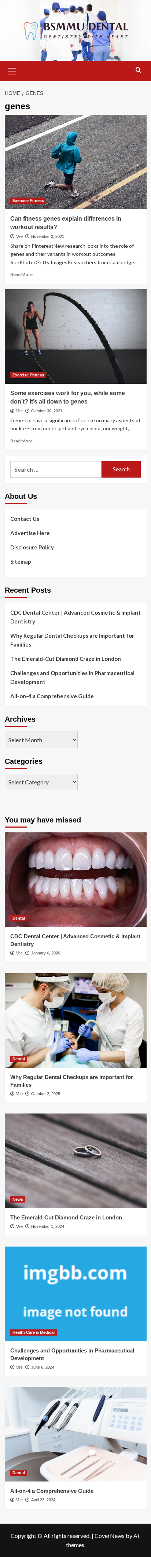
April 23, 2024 (43, 1500)
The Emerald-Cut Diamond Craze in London (65, 658)
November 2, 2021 (47, 236)
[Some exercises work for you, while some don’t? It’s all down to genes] (76, 336)
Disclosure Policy (32, 547)
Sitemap (20, 561)
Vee (19, 236)
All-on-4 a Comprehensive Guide (52, 696)
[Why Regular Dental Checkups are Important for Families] (76, 1020)
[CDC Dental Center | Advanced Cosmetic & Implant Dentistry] (76, 879)
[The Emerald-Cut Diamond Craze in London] (76, 1161)
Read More (21, 274)
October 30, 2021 (46, 411)
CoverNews (110, 1535)
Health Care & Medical (33, 1332)
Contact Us (24, 518)
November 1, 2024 (47, 1226)
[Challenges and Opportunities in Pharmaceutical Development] (76, 1294)
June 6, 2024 (42, 1367)
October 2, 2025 (45, 1094)
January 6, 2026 (45, 953)
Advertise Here (30, 533)
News (17, 1199)
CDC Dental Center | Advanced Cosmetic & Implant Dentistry (75, 617)
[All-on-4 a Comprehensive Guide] (76, 1434)
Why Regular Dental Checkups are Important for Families (72, 640)
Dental (18, 918)
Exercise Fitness (28, 200)
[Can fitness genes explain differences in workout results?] (76, 162)
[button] (12, 70)
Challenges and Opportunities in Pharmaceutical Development (72, 677)
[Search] (138, 70)
